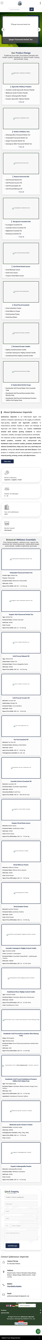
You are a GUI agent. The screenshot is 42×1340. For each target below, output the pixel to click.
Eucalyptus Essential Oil (14, 225)
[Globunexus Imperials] (19, 3)
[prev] (3, 30)
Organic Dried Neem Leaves (15, 276)
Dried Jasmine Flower (13, 314)
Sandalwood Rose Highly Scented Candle (19, 356)
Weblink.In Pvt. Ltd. (29, 1319)
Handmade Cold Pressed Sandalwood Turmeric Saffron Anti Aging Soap (21, 399)
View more (7, 461)
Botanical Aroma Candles (21, 346)
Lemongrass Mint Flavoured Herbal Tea (19, 144)
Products (3, 1310)
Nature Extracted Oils (21, 177)
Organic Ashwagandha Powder (16, 96)
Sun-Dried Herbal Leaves (21, 266)
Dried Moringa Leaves (13, 270)
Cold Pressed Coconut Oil (14, 183)
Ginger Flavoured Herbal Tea (20, 39)
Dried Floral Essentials (21, 305)
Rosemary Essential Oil (13, 234)
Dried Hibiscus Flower (13, 311)
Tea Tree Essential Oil (21, 739)
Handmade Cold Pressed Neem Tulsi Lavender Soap (21, 389)
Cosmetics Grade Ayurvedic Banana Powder (20, 90)
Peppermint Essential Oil (14, 231)
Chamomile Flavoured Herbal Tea (17, 138)
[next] (39, 30)
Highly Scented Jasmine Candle (16, 350)
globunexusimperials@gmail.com (18, 1296)
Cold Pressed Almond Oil (14, 180)
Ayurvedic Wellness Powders (21, 87)
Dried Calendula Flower (13, 308)
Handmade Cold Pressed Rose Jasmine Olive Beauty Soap (20, 394)
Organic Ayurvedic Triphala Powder (17, 99)
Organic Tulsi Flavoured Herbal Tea (21, 614)
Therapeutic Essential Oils (22, 221)
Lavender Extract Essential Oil (16, 228)
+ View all (21, 102)
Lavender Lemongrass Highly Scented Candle (21, 353)
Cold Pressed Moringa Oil (14, 189)
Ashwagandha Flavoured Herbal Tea (18, 135)
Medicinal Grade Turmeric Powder (17, 93)
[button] (14, 1286)
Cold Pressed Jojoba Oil (13, 186)
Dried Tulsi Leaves (12, 273)
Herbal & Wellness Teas (22, 132)
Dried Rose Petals (11, 317)
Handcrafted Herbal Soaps (22, 385)
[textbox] (19, 9)
